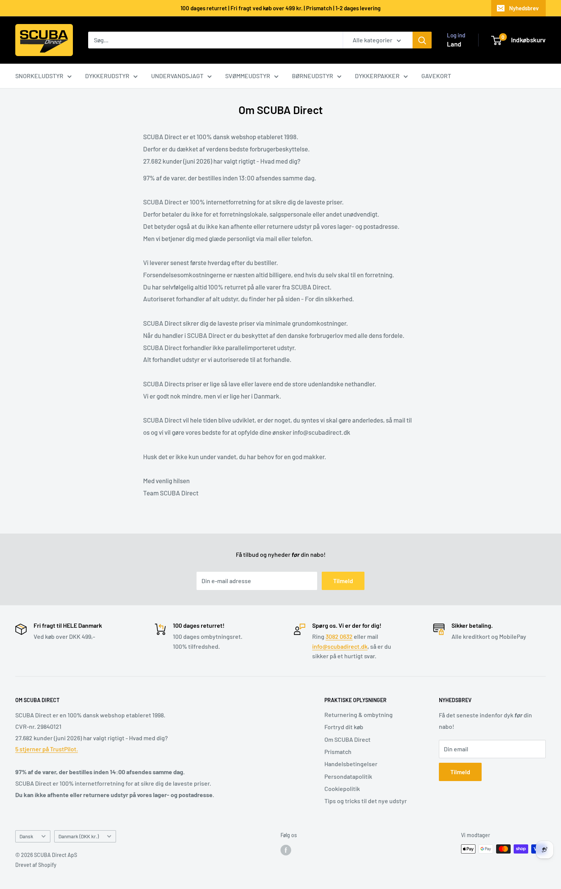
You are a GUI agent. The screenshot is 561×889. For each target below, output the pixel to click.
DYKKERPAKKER (377, 75)
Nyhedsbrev (524, 8)
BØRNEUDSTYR (312, 75)
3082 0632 (339, 636)
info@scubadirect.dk (340, 646)
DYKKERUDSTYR (107, 75)
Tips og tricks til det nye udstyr (365, 800)
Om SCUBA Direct (347, 739)
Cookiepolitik (342, 788)
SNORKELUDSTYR (39, 75)
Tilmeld (343, 580)
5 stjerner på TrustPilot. (46, 748)
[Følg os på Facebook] (285, 849)
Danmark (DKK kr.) (78, 836)
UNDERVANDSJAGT (177, 75)
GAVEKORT (436, 75)
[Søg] (422, 40)
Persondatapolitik (348, 776)
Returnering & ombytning (358, 714)
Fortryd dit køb (343, 726)
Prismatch (337, 751)
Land (454, 44)
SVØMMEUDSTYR (247, 75)
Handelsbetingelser (350, 763)
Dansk (26, 836)
